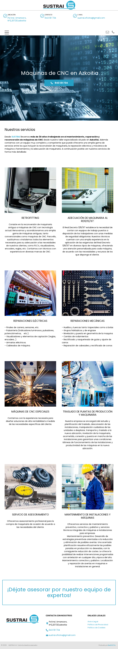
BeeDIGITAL (112, 645)
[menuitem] (94, 621)
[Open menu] (7, 32)
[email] (107, 32)
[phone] (113, 32)
